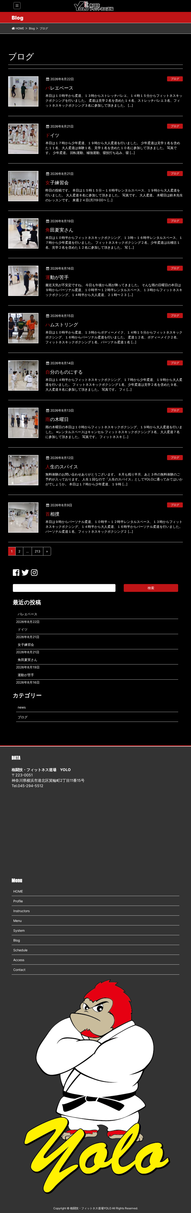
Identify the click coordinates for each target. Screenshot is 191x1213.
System (19, 930)
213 (37, 551)
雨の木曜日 (57, 419)
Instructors (21, 911)
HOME (18, 891)
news (22, 707)
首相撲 (52, 514)
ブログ (175, 78)
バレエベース (59, 88)
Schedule (20, 950)
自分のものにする (64, 372)
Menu (17, 921)
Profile (18, 901)
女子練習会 (57, 182)
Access (18, 960)
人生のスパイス (61, 466)
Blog (16, 940)
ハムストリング (61, 324)
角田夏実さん (59, 230)
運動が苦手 (57, 277)
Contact (19, 970)
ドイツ (52, 135)
